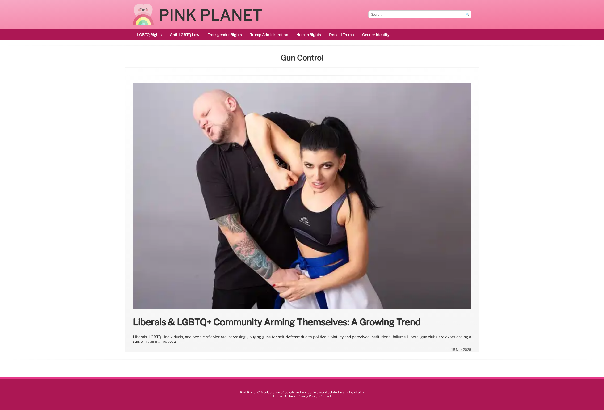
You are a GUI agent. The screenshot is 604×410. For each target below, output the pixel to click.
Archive (289, 396)
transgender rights (225, 35)
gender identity (375, 35)
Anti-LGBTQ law (184, 35)
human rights (308, 35)
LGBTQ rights (149, 35)
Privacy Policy (307, 396)
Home (277, 396)
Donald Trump (341, 35)
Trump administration (269, 35)
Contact (325, 396)
